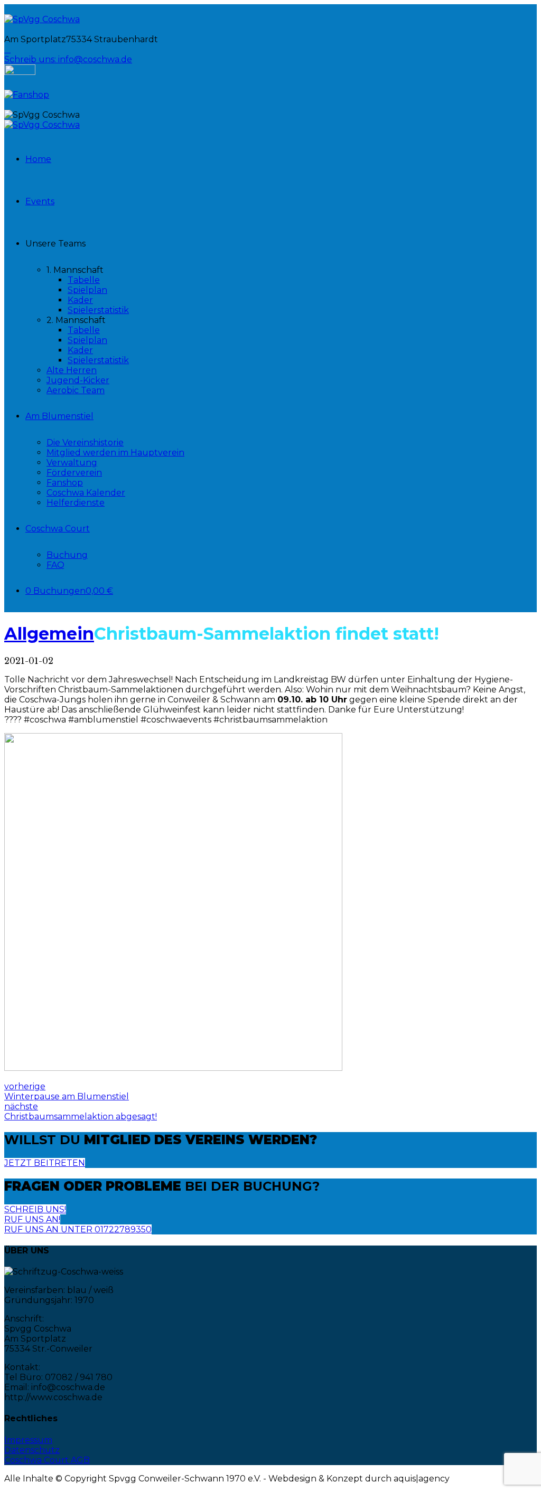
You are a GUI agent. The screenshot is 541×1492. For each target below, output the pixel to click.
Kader (80, 300)
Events (39, 201)
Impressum (28, 1440)
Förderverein (74, 473)
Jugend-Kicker (77, 380)
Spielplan (87, 290)
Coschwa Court (57, 529)
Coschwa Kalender (85, 493)
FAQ (55, 565)
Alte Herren (71, 370)
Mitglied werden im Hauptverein (115, 453)
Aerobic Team (75, 390)
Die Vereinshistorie (85, 443)
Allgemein (49, 633)
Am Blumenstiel (59, 416)
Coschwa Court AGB (47, 1460)
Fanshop (64, 483)
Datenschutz (32, 1450)
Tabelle (84, 280)
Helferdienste (75, 503)
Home (38, 159)
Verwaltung (71, 463)
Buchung (67, 555)
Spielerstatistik (98, 310)
